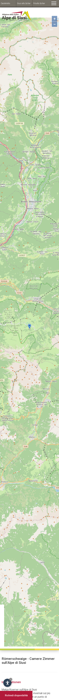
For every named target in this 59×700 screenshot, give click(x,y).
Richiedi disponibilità (16, 695)
